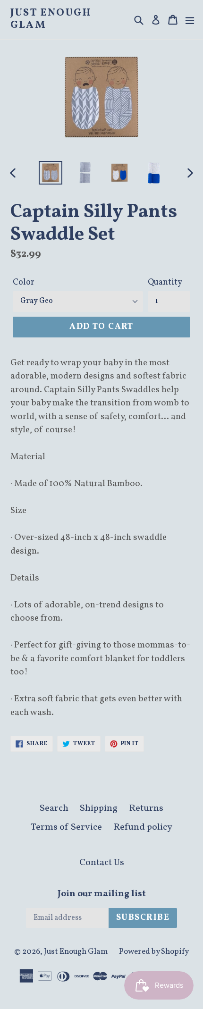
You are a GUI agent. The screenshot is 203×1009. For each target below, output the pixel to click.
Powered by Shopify (154, 951)
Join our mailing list (102, 894)
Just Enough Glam (50, 19)
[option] (50, 173)
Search (54, 808)
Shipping (99, 808)
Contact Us (101, 862)
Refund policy (142, 827)
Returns (146, 808)
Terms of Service (66, 827)
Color (23, 282)
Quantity (165, 282)
